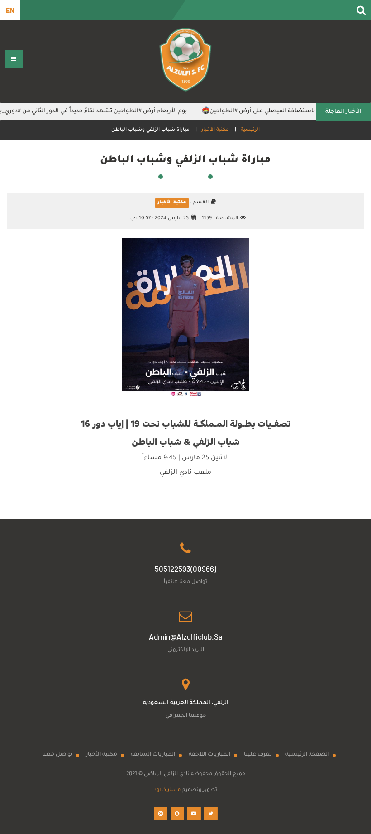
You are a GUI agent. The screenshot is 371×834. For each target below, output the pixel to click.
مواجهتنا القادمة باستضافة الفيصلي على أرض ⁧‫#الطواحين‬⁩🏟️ (288, 111)
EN (10, 10)
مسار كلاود (167, 790)
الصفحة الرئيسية (307, 755)
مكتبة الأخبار (215, 130)
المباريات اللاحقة (209, 755)
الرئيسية (250, 130)
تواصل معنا (57, 755)
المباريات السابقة (153, 755)
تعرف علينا (258, 755)
